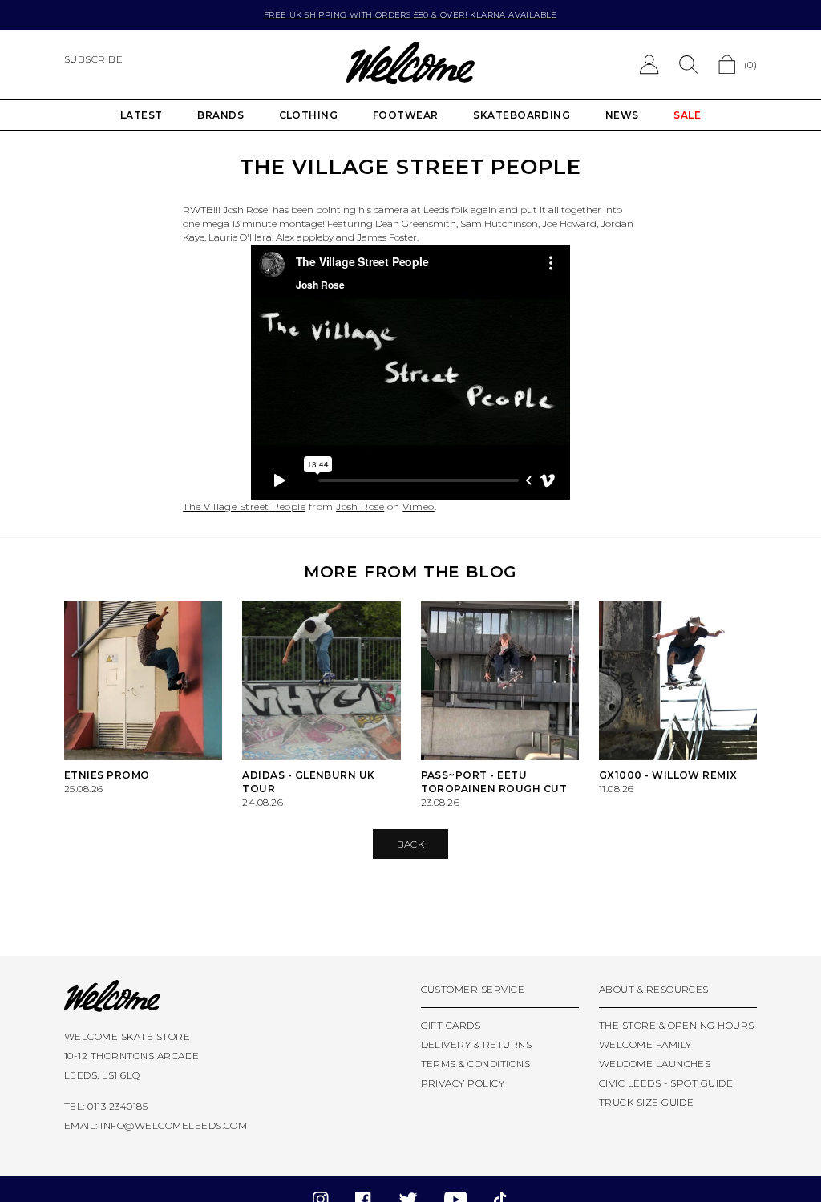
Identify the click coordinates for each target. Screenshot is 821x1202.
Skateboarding (521, 115)
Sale (687, 115)
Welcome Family (645, 1044)
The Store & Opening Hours (676, 1025)
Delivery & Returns (476, 1044)
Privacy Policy (463, 1083)
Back (411, 844)
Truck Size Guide (646, 1102)
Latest (141, 115)
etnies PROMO (107, 775)
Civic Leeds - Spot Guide (666, 1083)
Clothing (308, 115)
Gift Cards (451, 1025)
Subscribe (93, 59)
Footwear (406, 115)
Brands (220, 115)
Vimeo (418, 506)
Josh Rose (360, 506)
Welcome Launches (655, 1064)
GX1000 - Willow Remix (668, 775)
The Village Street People (244, 506)
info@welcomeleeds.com (173, 1125)
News (622, 115)
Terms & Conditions (476, 1064)
